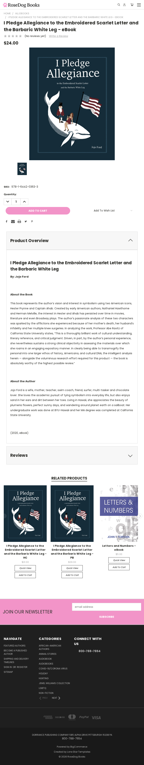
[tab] (72, 241)
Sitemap (8, 672)
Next (139, 516)
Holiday (43, 673)
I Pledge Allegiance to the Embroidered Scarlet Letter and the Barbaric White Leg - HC (25, 552)
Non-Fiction (46, 693)
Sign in (8, 667)
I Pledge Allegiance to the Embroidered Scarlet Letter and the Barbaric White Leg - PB (72, 552)
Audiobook (45, 658)
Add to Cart (25, 575)
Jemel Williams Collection (54, 683)
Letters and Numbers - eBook (119, 548)
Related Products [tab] (69, 478)
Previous (4, 516)
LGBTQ (42, 688)
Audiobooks (46, 663)
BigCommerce (78, 746)
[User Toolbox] (124, 4)
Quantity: (10, 194)
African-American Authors (50, 647)
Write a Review (58, 36)
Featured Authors (15, 645)
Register (22, 667)
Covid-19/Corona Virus (53, 668)
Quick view (25, 568)
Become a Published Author (15, 652)
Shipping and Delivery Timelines (16, 660)
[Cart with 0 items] (132, 4)
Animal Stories (47, 653)
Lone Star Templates (78, 751)
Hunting (44, 678)
